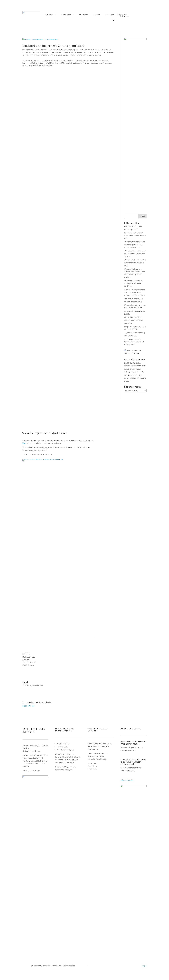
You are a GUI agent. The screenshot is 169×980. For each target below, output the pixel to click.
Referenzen (83, 14)
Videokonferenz (69, 55)
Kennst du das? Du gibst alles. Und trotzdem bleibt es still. (135, 235)
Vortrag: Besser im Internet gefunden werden (135, 378)
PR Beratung (27, 55)
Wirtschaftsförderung (84, 55)
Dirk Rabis (26, 965)
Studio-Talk (110, 14)
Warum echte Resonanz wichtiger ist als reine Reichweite (133, 283)
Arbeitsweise (66, 14)
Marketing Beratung (56, 52)
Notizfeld (104, 492)
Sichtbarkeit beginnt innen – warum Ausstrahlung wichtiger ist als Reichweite (135, 292)
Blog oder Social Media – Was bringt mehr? (133, 742)
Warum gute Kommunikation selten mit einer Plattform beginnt (135, 262)
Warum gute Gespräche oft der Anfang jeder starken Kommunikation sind (134, 244)
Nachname (105, 475)
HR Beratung (34, 52)
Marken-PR (44, 52)
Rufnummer (105, 484)
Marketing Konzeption (73, 52)
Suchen (142, 216)
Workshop (97, 55)
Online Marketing (106, 52)
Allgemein (79, 50)
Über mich (49, 14)
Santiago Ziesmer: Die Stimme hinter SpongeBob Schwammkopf (134, 342)
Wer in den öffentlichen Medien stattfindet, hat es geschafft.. (134, 320)
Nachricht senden (113, 498)
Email (103, 480)
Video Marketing (56, 55)
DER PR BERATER (90, 50)
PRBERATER (37, 55)
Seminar (45, 55)
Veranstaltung (69, 50)
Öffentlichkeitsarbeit (91, 52)
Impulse (97, 14)
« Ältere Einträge (127, 780)
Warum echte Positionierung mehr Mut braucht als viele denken (135, 253)
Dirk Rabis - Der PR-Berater (36, 50)
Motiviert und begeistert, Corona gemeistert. (53, 46)
